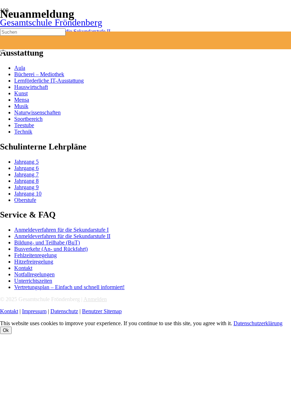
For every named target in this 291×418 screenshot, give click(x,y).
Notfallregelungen (34, 274)
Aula (19, 68)
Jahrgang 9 (26, 187)
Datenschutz (64, 311)
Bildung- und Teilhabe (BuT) (47, 242)
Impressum (34, 311)
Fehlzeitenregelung (35, 255)
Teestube (24, 125)
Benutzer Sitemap (102, 311)
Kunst (21, 93)
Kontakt (23, 268)
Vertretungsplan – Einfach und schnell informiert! (69, 287)
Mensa (21, 100)
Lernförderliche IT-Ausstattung (49, 81)
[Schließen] (3, 51)
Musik (21, 106)
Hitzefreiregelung (33, 262)
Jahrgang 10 (28, 194)
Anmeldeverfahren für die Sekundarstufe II (62, 236)
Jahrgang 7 (26, 174)
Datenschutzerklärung (258, 323)
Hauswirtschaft (31, 87)
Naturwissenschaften (37, 112)
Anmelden (95, 299)
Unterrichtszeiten (33, 281)
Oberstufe (25, 200)
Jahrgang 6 (26, 168)
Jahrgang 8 (26, 181)
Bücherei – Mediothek (39, 74)
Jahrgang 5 (26, 162)
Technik (23, 132)
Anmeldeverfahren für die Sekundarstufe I (61, 230)
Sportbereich (28, 119)
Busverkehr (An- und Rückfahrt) (51, 249)
